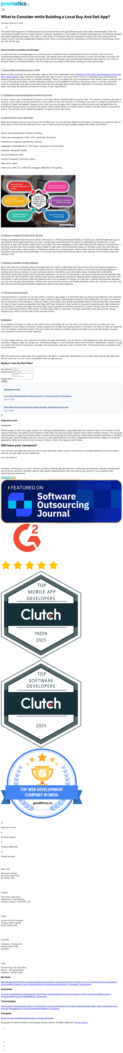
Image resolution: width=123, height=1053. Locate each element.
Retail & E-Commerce (37, 996)
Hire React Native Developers (100, 1006)
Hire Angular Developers (12, 1006)
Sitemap (49, 1018)
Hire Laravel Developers (54, 1006)
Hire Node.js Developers (48, 1008)
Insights (24, 1018)
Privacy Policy (81, 1022)
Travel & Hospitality (10, 994)
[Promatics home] (13, 6)
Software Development (28, 982)
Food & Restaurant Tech (29, 994)
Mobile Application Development (53, 982)
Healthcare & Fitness (18, 996)
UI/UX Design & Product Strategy (83, 982)
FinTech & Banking (48, 994)
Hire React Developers (33, 1006)
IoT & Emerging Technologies (78, 984)
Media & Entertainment (67, 994)
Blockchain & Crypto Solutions (23, 984)
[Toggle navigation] (3, 9)
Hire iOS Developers (28, 1008)
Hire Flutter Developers (76, 1006)
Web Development (9, 982)
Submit (4, 381)
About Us (5, 1018)
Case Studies (15, 1018)
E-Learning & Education (88, 994)
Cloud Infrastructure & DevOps (51, 984)
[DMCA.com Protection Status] (8, 478)
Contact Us (33, 1018)
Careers (42, 1018)
